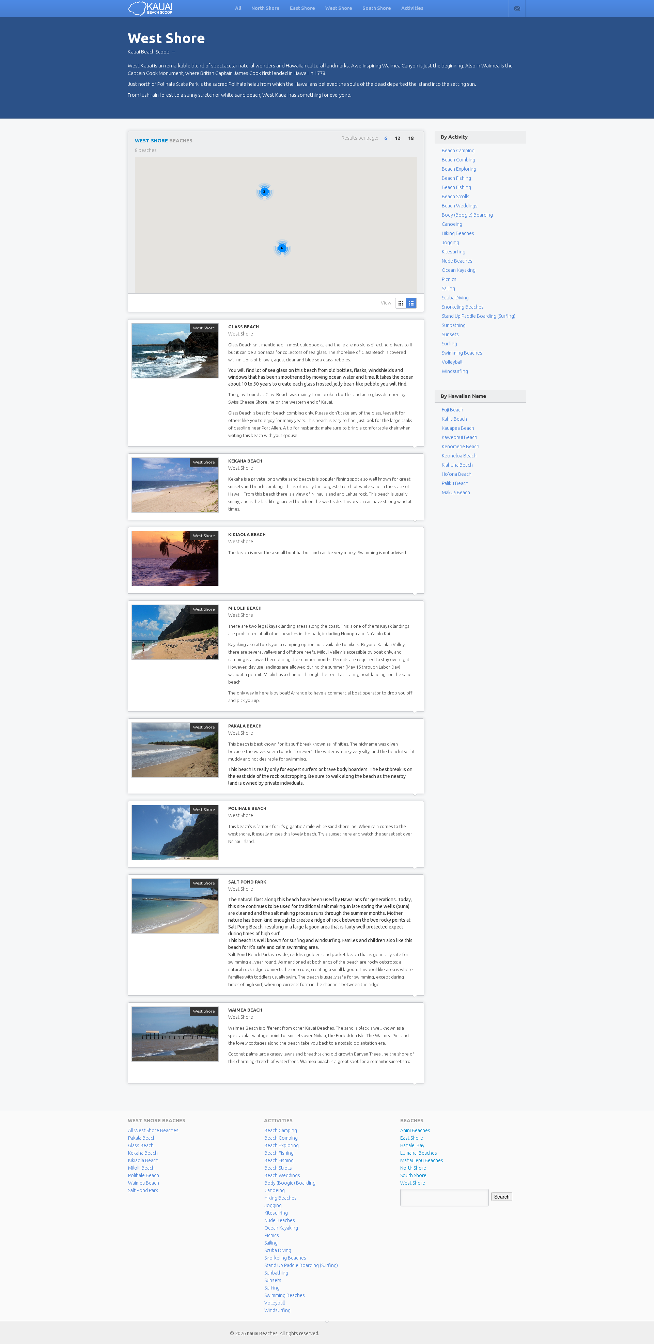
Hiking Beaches (458, 233)
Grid (400, 303)
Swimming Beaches (462, 353)
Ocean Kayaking (459, 270)
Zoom (175, 351)
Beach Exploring (459, 169)
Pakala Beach (245, 725)
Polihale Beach (247, 808)
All (238, 8)
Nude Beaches (457, 261)
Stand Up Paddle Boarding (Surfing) (478, 316)
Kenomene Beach (460, 446)
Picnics (449, 279)
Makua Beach (456, 492)
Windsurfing (455, 371)
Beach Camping (280, 1130)
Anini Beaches (415, 1130)
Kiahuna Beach (457, 465)
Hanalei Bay (412, 1145)
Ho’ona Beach (456, 474)
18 (411, 138)
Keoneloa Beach (459, 455)
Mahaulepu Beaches (421, 1160)
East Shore (302, 8)
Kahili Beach (454, 419)
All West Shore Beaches (153, 1130)
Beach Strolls (455, 196)
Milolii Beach (245, 608)
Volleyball (452, 362)
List (411, 303)
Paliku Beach (455, 483)
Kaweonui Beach (459, 437)
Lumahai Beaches (418, 1153)
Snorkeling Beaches (463, 307)
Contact (517, 8)
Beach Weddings (460, 205)
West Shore (338, 8)
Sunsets (450, 334)
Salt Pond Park (247, 881)
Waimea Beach (245, 1009)
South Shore (376, 8)
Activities (412, 8)
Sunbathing (454, 325)
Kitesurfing (453, 251)
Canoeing (452, 224)
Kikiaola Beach (247, 534)
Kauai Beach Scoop (149, 51)
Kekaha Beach (245, 460)
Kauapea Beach (458, 428)
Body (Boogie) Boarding (467, 215)
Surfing (449, 343)
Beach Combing (458, 159)
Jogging (450, 242)
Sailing (448, 288)
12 (397, 138)
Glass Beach (243, 326)
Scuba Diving (455, 297)
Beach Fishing (456, 178)
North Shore (265, 8)
